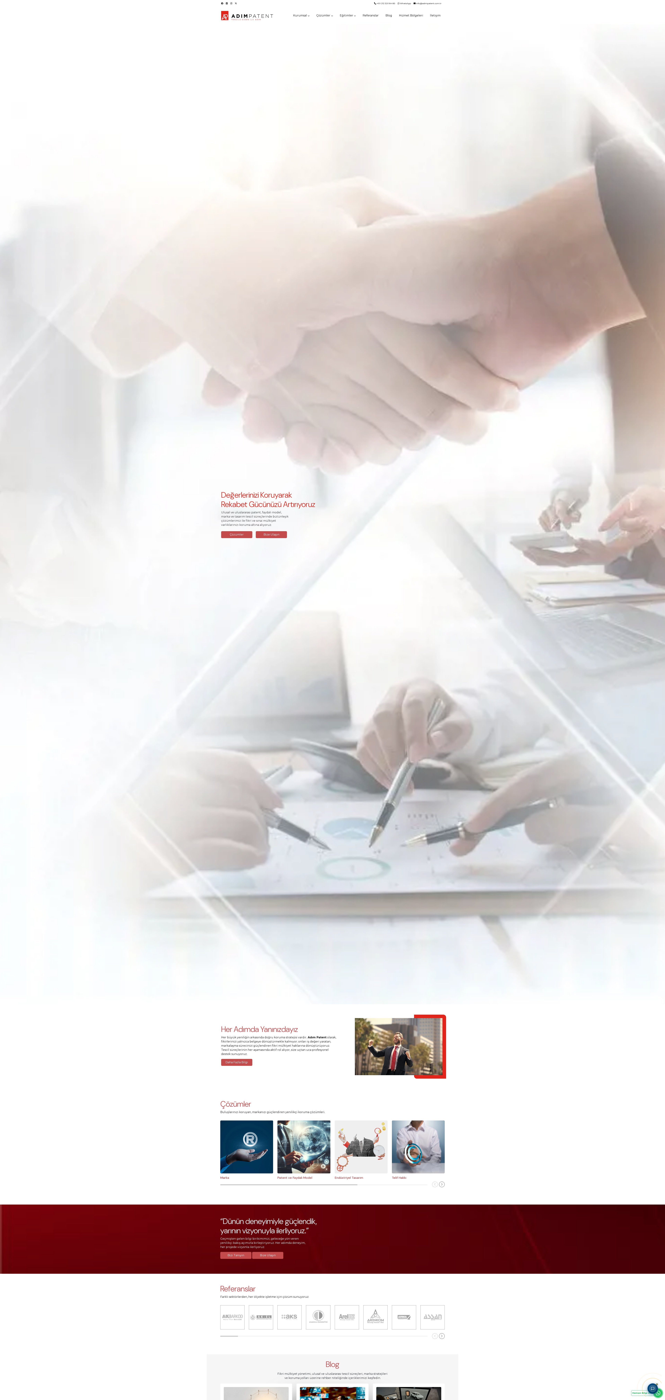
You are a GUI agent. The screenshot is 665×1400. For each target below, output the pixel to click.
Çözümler (323, 15)
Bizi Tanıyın (236, 1255)
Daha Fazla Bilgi (236, 1062)
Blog (388, 15)
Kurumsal (300, 15)
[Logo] (247, 15)
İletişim (435, 15)
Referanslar (371, 15)
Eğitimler (346, 15)
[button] (442, 1184)
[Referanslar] (232, 1317)
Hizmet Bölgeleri (411, 15)
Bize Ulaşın (268, 1255)
